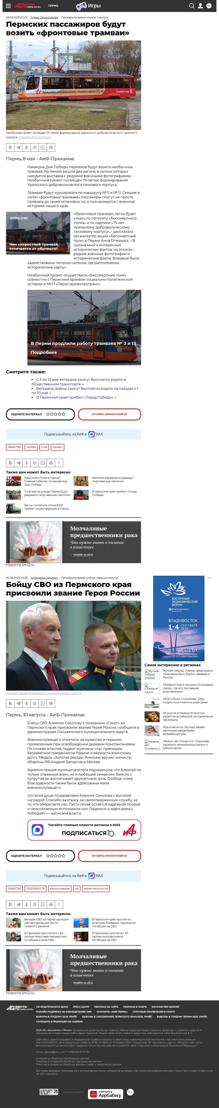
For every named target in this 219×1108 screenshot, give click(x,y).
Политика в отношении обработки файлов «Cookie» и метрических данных (78, 1064)
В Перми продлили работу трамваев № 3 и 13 (83, 343)
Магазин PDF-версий (165, 1007)
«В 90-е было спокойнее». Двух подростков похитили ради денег (185, 700)
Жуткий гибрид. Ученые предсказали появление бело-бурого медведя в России (188, 674)
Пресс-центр (81, 1007)
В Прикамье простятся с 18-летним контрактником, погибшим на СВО (110, 936)
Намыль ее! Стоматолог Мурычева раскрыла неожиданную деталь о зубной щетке (186, 745)
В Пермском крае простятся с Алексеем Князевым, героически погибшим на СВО (114, 923)
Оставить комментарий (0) (109, 414)
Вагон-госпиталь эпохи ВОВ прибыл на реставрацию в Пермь (46, 507)
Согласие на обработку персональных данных (62, 1058)
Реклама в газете (135, 1007)
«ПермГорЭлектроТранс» (35, 137)
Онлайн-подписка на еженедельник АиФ (64, 1011)
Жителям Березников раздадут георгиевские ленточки (113, 479)
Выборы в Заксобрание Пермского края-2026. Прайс (117, 1016)
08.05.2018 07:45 (16, 17)
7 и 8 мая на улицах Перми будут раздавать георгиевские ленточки (47, 493)
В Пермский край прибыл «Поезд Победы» (75, 397)
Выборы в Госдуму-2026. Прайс (56, 1016)
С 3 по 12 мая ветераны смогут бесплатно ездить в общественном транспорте (79, 382)
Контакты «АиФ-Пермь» (112, 1011)
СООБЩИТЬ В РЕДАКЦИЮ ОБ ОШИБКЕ (59, 1021)
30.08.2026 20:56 (17, 577)
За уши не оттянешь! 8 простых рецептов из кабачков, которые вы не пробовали (188, 716)
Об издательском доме (52, 1007)
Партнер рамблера (73, 1092)
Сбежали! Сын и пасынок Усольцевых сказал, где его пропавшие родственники (188, 688)
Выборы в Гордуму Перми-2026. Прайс (182, 1016)
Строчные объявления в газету (154, 1011)
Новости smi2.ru (20, 565)
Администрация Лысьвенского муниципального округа (43, 693)
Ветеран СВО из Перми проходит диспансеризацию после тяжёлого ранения (46, 923)
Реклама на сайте (106, 1007)
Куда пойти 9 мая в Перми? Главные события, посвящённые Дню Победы (45, 481)
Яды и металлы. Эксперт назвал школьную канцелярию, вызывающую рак (184, 730)
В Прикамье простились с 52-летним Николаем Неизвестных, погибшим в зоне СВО (45, 936)
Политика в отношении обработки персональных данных (69, 1061)
